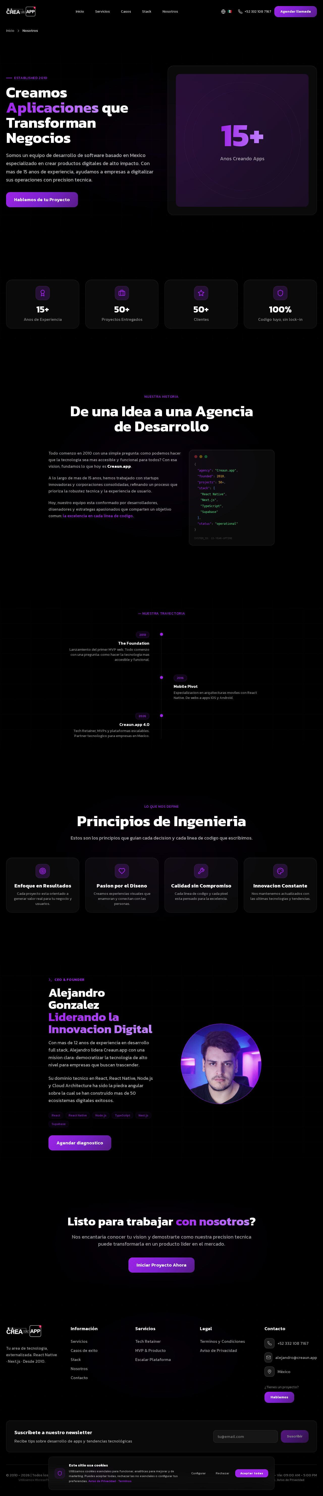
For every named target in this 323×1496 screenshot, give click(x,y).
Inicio (80, 11)
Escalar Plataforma (153, 1359)
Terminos (124, 1481)
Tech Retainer (148, 1341)
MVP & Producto (150, 1350)
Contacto (79, 1378)
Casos (126, 11)
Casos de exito (84, 1350)
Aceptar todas (251, 1473)
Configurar (198, 1473)
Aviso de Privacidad (218, 1350)
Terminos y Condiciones (222, 1341)
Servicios (102, 11)
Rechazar (222, 1473)
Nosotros (170, 11)
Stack (146, 11)
